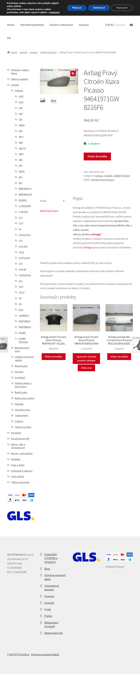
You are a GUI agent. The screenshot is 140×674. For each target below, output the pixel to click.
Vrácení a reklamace (61, 24)
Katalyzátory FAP (20, 438)
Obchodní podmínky (32, 24)
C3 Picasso (24, 257)
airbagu (96, 234)
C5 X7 (21, 292)
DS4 (21, 309)
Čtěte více (86, 367)
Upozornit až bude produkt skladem (86, 358)
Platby (48, 616)
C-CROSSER (25, 205)
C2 (20, 228)
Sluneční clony (22, 409)
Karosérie (16, 432)
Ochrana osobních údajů (45, 654)
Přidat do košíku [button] (53, 356)
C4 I (21, 263)
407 (20, 165)
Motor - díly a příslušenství (18, 446)
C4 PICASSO (25, 275)
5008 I (22, 171)
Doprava (84, 24)
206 (20, 113)
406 (20, 159)
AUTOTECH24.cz (19, 654)
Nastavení (121, 7)
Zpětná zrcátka (23, 427)
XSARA (22, 332)
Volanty (19, 421)
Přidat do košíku (97, 156)
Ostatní (19, 371)
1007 (21, 96)
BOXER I (23, 200)
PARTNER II (24, 321)
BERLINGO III (25, 194)
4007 (21, 153)
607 (20, 177)
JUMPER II (24, 315)
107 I (21, 102)
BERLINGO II (25, 188)
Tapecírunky (21, 415)
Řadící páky (21, 392)
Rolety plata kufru (24, 398)
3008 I (22, 125)
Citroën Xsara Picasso (102, 179)
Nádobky (15, 459)
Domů (14, 52)
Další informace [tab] (49, 211)
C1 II (21, 223)
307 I (21, 136)
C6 (20, 298)
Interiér (23, 52)
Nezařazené (21, 366)
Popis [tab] (43, 201)
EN (9, 38)
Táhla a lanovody (20, 482)
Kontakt (49, 602)
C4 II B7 (22, 269)
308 (20, 142)
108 (20, 107)
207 (20, 119)
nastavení (54, 12)
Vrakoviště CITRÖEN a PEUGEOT (50, 558)
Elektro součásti (19, 79)
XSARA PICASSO (48, 52)
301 (20, 130)
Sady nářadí (17, 476)
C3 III (21, 252)
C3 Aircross (25, 234)
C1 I (21, 217)
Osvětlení (20, 377)
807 (20, 182)
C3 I (21, 240)
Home (10, 24)
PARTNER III (25, 326)
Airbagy (34, 52)
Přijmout (76, 7)
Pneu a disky (17, 465)
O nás (47, 609)
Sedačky (19, 404)
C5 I (21, 280)
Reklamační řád (53, 633)
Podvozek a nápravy (21, 470)
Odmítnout (99, 7)
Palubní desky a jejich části (23, 385)
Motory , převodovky (22, 453)
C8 (20, 303)
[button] (73, 73)
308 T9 (22, 148)
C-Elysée (23, 211)
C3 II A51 (23, 246)
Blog (47, 568)
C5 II (21, 286)
